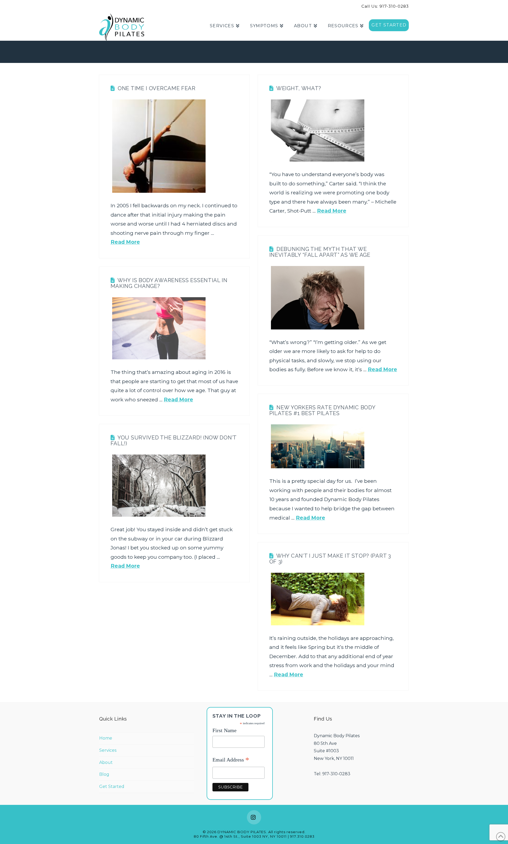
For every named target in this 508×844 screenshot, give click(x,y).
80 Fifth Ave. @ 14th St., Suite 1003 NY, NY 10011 (240, 836)
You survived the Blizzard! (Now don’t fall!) (174, 440)
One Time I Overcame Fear (157, 88)
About (106, 762)
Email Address (230, 760)
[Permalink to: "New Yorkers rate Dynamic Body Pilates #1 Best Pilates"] (317, 446)
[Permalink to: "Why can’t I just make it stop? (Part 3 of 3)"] (317, 599)
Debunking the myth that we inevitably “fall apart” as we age (319, 252)
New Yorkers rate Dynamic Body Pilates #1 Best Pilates (322, 410)
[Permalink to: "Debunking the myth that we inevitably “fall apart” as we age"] (317, 297)
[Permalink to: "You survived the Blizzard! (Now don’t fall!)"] (159, 486)
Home (105, 738)
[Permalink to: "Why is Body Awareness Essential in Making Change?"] (159, 328)
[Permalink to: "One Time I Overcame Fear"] (159, 146)
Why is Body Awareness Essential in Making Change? (169, 283)
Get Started (111, 786)
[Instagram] (254, 817)
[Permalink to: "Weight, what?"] (317, 130)
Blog (104, 774)
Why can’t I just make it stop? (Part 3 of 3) (330, 559)
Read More (125, 242)
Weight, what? (298, 88)
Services (107, 750)
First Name (224, 730)
